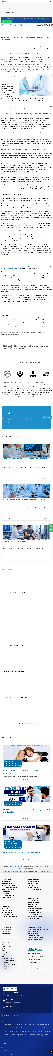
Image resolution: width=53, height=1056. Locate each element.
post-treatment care (34, 266)
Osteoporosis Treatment (33, 906)
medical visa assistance (7, 268)
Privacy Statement (6, 942)
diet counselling (47, 271)
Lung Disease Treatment (33, 887)
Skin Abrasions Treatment (7, 912)
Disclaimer (4, 968)
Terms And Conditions (6, 944)
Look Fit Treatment (6, 931)
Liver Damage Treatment (33, 879)
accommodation (23, 266)
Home (4, 12)
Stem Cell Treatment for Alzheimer (9, 887)
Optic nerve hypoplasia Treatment (35, 937)
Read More (26, 779)
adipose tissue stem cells (8, 169)
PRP (14, 275)
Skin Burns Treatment (6, 908)
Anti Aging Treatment (6, 927)
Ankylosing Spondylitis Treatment (35, 916)
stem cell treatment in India (13, 765)
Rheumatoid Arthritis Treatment (35, 908)
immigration (18, 268)
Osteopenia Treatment (33, 904)
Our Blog (3, 948)
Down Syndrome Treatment (8, 914)
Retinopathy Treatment (33, 931)
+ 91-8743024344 (39, 959)
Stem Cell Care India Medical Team (30, 25)
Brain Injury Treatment (7, 897)
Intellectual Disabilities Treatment (9, 916)
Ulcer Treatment (5, 906)
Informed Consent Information (8, 964)
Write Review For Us (6, 966)
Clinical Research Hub (15, 866)
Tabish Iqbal (14, 25)
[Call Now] (51, 526)
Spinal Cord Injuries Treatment (34, 912)
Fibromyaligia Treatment (33, 900)
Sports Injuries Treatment (33, 914)
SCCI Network (5, 962)
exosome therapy (21, 275)
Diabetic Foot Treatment (7, 910)
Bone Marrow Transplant (7, 946)
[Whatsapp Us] (51, 530)
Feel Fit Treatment (6, 933)
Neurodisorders (7, 875)
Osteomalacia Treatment (33, 902)
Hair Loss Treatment (6, 929)
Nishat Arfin (6, 25)
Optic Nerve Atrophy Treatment (35, 927)
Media (3, 956)
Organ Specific (32, 875)
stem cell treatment (16, 236)
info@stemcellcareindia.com (34, 953)
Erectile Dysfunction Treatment (35, 889)
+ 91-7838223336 (37, 961)
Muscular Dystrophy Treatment (8, 885)
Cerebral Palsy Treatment (7, 883)
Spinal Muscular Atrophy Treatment (9, 895)
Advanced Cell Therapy (7, 958)
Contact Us (4, 954)
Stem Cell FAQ (5, 952)
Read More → (7, 478)
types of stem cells (28, 163)
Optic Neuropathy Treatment (34, 935)
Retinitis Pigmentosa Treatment (35, 939)
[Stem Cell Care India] (35, 949)
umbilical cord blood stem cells (26, 169)
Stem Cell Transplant (11, 843)
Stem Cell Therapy (10, 761)
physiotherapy (13, 273)
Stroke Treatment (6, 891)
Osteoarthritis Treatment (33, 898)
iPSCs (25, 165)
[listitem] (42, 25)
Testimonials (4, 950)
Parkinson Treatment (6, 881)
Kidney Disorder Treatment (34, 881)
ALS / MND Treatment (6, 879)
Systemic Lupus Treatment (33, 910)
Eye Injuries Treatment (33, 933)
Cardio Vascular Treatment (33, 883)
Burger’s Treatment (32, 885)
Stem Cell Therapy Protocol (8, 960)
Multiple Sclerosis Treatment (8, 889)
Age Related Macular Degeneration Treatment (38, 929)
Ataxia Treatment (5, 893)
